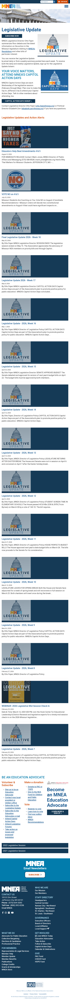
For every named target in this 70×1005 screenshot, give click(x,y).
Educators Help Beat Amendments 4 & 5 (21, 151)
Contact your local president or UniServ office (12, 800)
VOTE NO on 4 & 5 (10, 194)
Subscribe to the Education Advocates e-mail (12, 813)
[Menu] (56, 6)
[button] (51, 58)
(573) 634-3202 (15, 903)
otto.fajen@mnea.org (45, 106)
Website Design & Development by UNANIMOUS (35, 998)
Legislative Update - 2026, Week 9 (18, 625)
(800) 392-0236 (17, 905)
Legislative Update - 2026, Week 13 (19, 453)
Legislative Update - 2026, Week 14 (19, 409)
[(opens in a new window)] (3, 912)
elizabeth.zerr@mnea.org (32, 109)
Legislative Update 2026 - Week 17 (18, 280)
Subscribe (34, 875)
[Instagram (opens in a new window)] (5, 912)
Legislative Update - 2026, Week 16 (19, 323)
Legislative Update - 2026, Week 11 (19, 539)
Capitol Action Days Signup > (18, 101)
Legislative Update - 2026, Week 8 (18, 668)
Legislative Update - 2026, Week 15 (19, 366)
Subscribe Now (12, 36)
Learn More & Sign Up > (58, 812)
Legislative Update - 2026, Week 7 (18, 749)
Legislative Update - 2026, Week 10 (19, 582)
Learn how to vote (35, 811)
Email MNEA (7, 908)
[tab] (35, 845)
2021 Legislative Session (14, 851)
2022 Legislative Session (14, 845)
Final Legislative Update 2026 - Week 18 (21, 237)
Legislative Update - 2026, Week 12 (19, 496)
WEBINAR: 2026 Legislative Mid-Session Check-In (26, 706)
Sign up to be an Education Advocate (11, 792)
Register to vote (34, 809)
